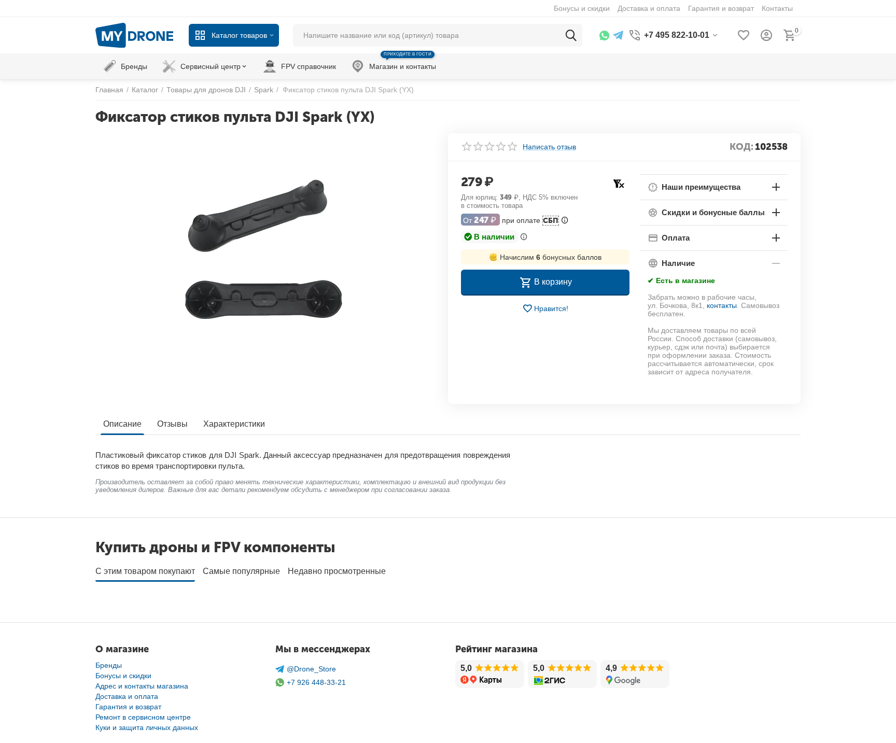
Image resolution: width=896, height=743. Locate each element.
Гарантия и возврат (128, 707)
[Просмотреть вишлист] (743, 35)
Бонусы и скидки (123, 675)
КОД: (741, 146)
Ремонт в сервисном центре (143, 717)
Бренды (108, 665)
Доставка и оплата (126, 696)
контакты (722, 305)
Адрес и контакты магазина (141, 686)
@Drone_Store (311, 669)
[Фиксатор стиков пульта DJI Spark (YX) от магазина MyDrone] (265, 250)
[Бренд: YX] (618, 182)
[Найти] (570, 35)
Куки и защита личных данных (146, 727)
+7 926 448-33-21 (316, 682)
